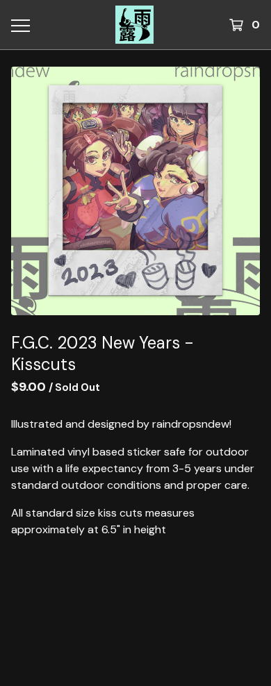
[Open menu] (20, 25)
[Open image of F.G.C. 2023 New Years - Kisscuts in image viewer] (135, 191)
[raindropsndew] (134, 25)
